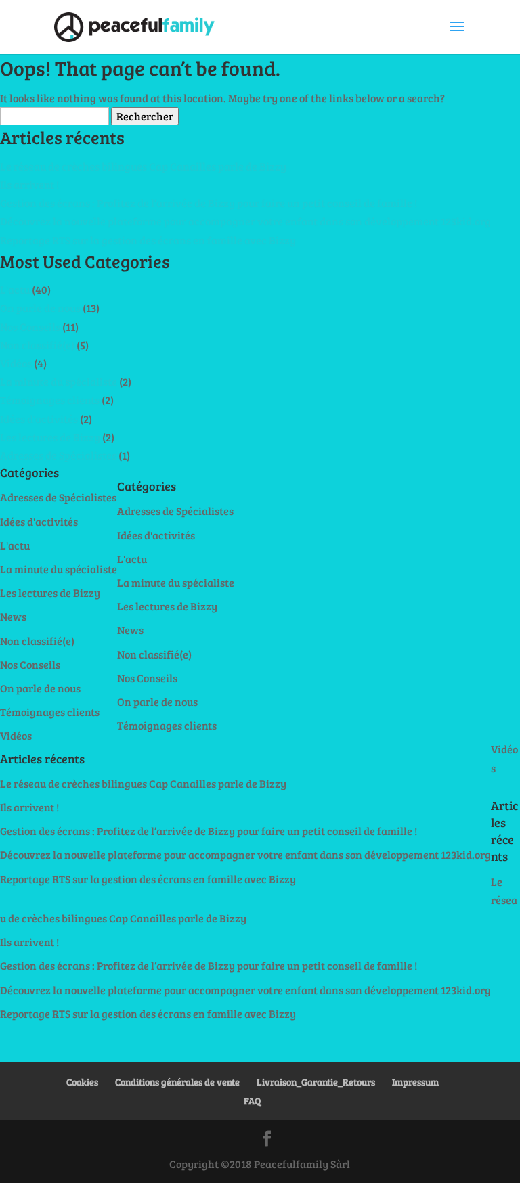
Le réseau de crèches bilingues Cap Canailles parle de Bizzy (143, 166)
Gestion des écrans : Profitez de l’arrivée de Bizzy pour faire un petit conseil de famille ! (208, 203)
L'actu (15, 289)
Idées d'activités (39, 418)
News (13, 616)
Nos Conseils (30, 326)
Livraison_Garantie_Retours (316, 1081)
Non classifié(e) (37, 345)
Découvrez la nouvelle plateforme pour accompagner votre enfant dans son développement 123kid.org (245, 221)
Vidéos (16, 363)
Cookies (82, 1081)
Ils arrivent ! (29, 184)
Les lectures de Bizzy (50, 437)
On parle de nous (40, 307)
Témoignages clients (50, 400)
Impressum (415, 1081)
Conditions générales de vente (177, 1081)
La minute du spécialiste (58, 381)
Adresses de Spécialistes (58, 455)
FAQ (252, 1100)
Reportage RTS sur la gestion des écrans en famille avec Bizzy (148, 240)
